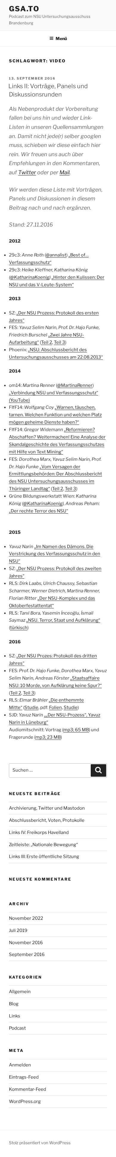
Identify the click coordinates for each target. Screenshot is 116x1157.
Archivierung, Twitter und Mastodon (47, 808)
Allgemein (20, 991)
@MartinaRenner (75, 385)
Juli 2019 (18, 930)
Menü (61, 38)
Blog (13, 1003)
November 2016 (26, 942)
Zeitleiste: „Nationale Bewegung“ (43, 844)
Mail (64, 172)
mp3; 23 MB (48, 737)
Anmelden (20, 1065)
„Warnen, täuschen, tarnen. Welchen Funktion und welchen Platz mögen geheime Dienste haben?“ (55, 415)
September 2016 (27, 954)
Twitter (27, 172)
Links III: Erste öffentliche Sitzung (44, 856)
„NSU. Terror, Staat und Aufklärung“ (63, 620)
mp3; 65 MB (76, 729)
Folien (55, 707)
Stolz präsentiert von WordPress (39, 1142)
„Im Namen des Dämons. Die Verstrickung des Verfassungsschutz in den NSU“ (54, 554)
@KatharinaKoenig (29, 277)
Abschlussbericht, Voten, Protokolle (46, 820)
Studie (31, 707)
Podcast (17, 1028)
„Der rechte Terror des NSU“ (38, 511)
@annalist (56, 255)
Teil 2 (46, 342)
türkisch (18, 627)
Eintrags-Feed (24, 1077)
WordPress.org (25, 1101)
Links (14, 1016)
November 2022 (26, 918)
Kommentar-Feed (27, 1089)
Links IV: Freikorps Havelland (39, 832)
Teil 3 (59, 342)
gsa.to (24, 8)
